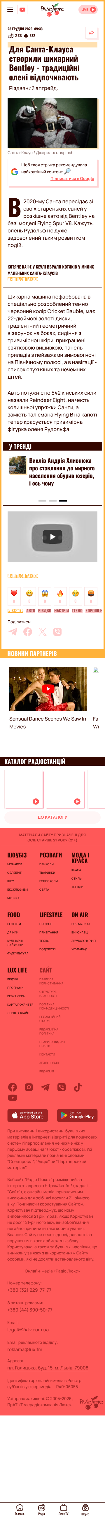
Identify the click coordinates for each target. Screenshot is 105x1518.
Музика (13, 898)
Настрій (61, 611)
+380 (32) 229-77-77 (29, 1290)
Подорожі (47, 949)
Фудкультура (17, 953)
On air (79, 914)
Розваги (15, 611)
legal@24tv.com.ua (28, 1329)
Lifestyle (50, 914)
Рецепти (14, 924)
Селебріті (14, 873)
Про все (45, 924)
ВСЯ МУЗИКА (80, 924)
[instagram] (29, 1087)
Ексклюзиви (17, 889)
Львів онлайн (18, 1013)
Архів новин (49, 1063)
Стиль (76, 878)
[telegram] (13, 631)
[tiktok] (78, 1087)
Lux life (17, 970)
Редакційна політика (48, 1031)
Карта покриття (20, 1004)
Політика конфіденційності (52, 1006)
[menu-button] (10, 9)
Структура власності (48, 994)
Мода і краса (80, 858)
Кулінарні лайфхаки (15, 943)
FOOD (13, 914)
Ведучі (12, 979)
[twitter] (42, 631)
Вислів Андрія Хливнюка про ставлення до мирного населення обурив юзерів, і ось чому (62, 471)
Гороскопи (48, 881)
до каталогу (52, 817)
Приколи (46, 864)
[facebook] (27, 631)
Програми (15, 988)
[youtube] (12, 1097)
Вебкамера (16, 996)
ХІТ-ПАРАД (79, 949)
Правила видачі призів (52, 1044)
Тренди (77, 887)
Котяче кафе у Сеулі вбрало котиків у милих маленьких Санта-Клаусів (51, 270)
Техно (77, 611)
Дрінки (12, 932)
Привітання (48, 932)
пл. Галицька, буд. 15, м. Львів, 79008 (47, 1368)
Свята (44, 889)
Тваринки (47, 873)
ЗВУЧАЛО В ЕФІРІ (83, 941)
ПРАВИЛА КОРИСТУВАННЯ (51, 981)
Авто (30, 611)
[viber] (57, 631)
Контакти (47, 1054)
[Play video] (52, 536)
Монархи (14, 864)
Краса (76, 870)
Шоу (10, 881)
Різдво (44, 611)
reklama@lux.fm (24, 1349)
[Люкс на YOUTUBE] (22, 9)
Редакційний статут (50, 1019)
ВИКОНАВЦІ (79, 932)
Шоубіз (17, 855)
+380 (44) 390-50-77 (29, 1310)
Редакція (46, 1071)
